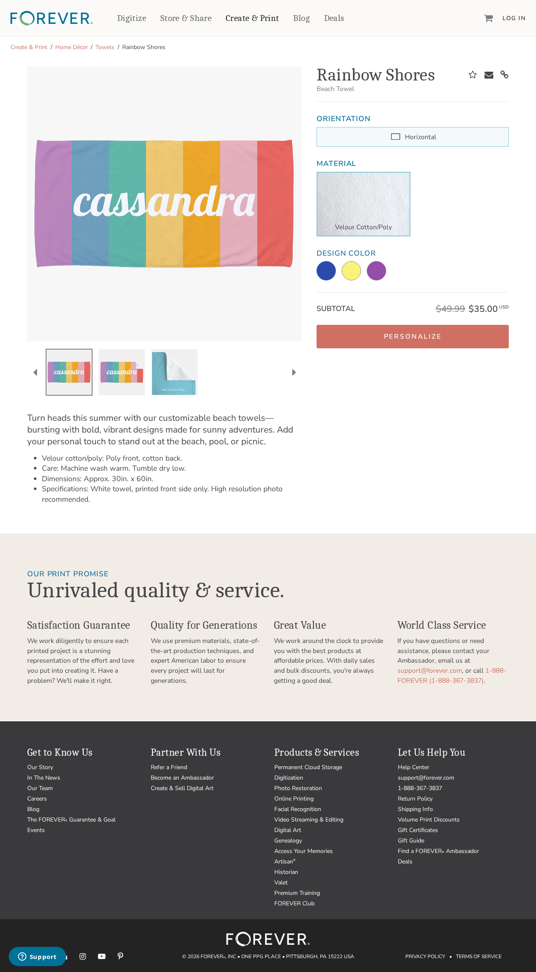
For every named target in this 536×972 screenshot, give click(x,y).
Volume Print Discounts (429, 820)
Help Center (413, 767)
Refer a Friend (169, 767)
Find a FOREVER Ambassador (438, 851)
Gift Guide (411, 841)
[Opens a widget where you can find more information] (37, 957)
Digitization (288, 778)
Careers (37, 799)
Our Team (40, 788)
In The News (43, 778)
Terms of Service (479, 956)
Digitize (131, 18)
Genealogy (288, 841)
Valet (281, 882)
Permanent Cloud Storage (308, 767)
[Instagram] (82, 956)
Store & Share (185, 18)
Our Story (40, 767)
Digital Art (287, 830)
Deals (334, 18)
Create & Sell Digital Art (182, 788)
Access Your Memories (303, 851)
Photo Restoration (298, 788)
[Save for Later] (473, 75)
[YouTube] (101, 956)
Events (36, 830)
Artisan (285, 862)
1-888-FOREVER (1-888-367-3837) (451, 675)
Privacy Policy (425, 956)
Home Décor (71, 47)
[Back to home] (51, 18)
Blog (301, 18)
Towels (104, 47)
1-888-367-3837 (420, 788)
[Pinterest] (120, 956)
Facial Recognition (297, 809)
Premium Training (297, 893)
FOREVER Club (294, 903)
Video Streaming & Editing (308, 820)
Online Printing (294, 799)
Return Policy (415, 799)
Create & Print (252, 18)
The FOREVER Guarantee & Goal (71, 820)
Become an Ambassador (182, 778)
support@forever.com (429, 670)
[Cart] (488, 18)
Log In (514, 18)
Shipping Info (415, 809)
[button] (413, 336)
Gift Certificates (418, 830)
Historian (286, 872)
